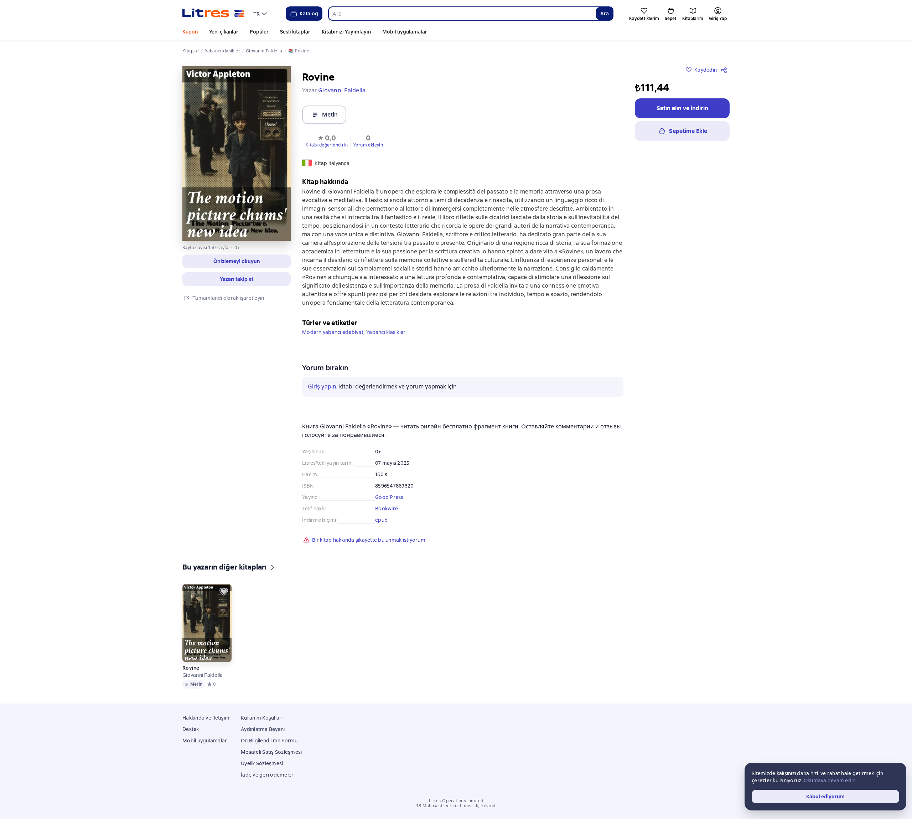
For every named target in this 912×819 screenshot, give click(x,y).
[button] (327, 140)
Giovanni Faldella (202, 675)
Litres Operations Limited (456, 800)
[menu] (261, 13)
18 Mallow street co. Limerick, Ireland (455, 805)
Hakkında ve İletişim (205, 718)
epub (381, 520)
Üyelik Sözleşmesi (262, 763)
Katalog (309, 13)
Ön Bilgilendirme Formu (269, 740)
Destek (190, 729)
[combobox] (462, 13)
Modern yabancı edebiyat (332, 332)
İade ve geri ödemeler (267, 775)
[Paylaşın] (725, 69)
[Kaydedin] (224, 592)
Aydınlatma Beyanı (263, 729)
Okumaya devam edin (830, 780)
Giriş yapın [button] (322, 386)
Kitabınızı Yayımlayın (346, 32)
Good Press (389, 497)
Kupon (190, 32)
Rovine (191, 668)
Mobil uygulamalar (404, 32)
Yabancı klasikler (385, 332)
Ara (604, 13)
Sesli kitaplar (295, 32)
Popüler (259, 32)
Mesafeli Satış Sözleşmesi (271, 752)
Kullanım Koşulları (262, 718)
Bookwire (386, 508)
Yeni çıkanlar (223, 32)
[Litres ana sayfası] (213, 13)
